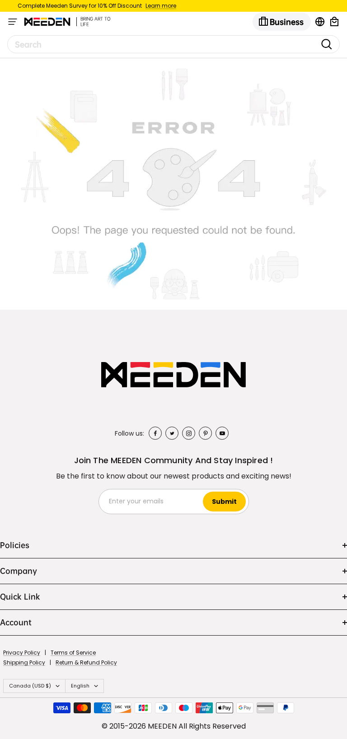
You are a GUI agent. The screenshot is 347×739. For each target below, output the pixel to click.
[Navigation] (12, 21)
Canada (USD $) (30, 685)
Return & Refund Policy (86, 662)
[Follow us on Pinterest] (205, 433)
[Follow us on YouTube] (222, 433)
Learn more (160, 5)
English (80, 685)
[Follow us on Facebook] (155, 433)
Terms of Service (73, 652)
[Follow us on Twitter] (172, 433)
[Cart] (334, 21)
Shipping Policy (24, 662)
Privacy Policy (21, 652)
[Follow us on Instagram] (189, 433)
